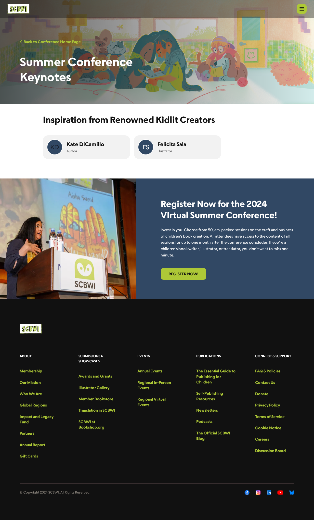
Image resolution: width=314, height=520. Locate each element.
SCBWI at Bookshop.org (91, 424)
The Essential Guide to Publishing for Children (216, 376)
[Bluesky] (291, 492)
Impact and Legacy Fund (36, 419)
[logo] (18, 9)
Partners (27, 433)
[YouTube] (280, 492)
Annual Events (149, 370)
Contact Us (265, 382)
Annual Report (32, 444)
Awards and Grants (95, 376)
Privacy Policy (267, 405)
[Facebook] (247, 492)
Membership (31, 370)
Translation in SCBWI (96, 410)
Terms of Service (270, 416)
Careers (262, 439)
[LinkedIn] (269, 492)
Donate (261, 393)
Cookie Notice (268, 427)
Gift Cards (29, 456)
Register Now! (183, 273)
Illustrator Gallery (93, 387)
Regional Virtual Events (151, 402)
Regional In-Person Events (154, 385)
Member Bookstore (95, 398)
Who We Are (31, 393)
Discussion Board (270, 450)
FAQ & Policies (267, 370)
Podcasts (204, 421)
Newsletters (207, 410)
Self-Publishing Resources (209, 396)
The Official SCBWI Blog (213, 436)
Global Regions (33, 405)
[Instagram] (258, 492)
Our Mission (30, 382)
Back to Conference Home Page (52, 41)
